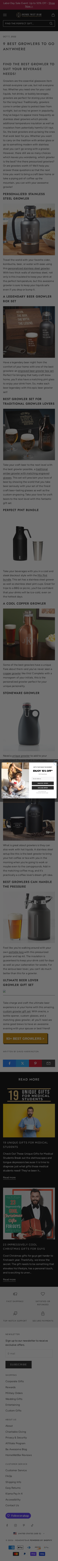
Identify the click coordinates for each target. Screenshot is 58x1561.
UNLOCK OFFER (43, 783)
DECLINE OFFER (43, 788)
